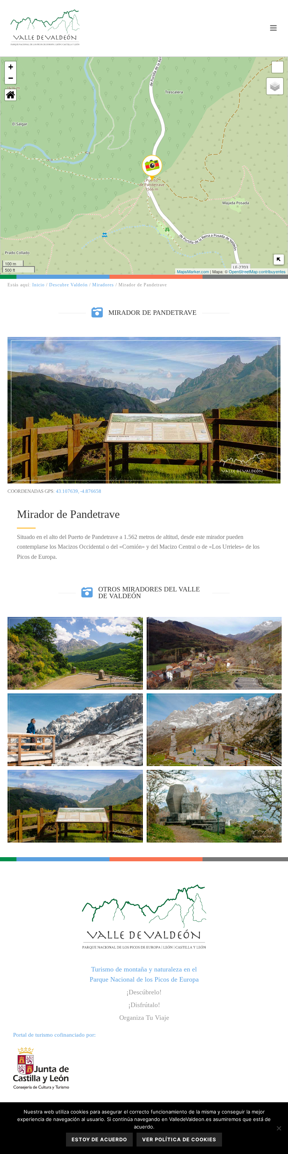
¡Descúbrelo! (144, 992)
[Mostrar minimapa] (278, 259)
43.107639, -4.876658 (78, 491)
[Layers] (275, 86)
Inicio (38, 284)
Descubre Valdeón (68, 284)
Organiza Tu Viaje (144, 1017)
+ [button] (10, 67)
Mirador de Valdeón (75, 629)
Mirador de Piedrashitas (214, 782)
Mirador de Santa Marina (214, 630)
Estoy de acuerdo (99, 1139)
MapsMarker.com (193, 271)
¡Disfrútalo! (144, 1005)
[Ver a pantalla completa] (277, 67)
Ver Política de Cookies (179, 1139)
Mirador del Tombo (214, 706)
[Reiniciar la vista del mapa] (10, 94)
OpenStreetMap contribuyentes (257, 271)
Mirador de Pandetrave (75, 782)
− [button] (10, 78)
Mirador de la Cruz (75, 706)
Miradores (103, 284)
